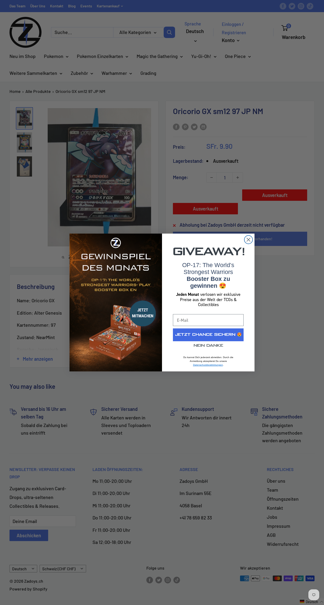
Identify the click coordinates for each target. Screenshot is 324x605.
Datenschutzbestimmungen (208, 365)
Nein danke (208, 345)
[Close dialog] (248, 239)
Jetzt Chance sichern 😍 (208, 334)
